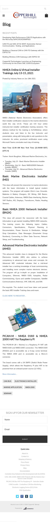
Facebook (22, 496)
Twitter (17, 496)
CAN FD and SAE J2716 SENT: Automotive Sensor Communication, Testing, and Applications (22, 45)
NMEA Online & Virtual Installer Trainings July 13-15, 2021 (21, 71)
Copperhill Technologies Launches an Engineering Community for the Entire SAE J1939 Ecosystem (22, 62)
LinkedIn (31, 496)
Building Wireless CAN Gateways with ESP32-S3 (21, 57)
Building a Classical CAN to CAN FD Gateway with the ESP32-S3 (23, 51)
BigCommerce (29, 508)
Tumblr (26, 496)
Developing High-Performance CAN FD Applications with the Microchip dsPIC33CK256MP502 (24, 38)
